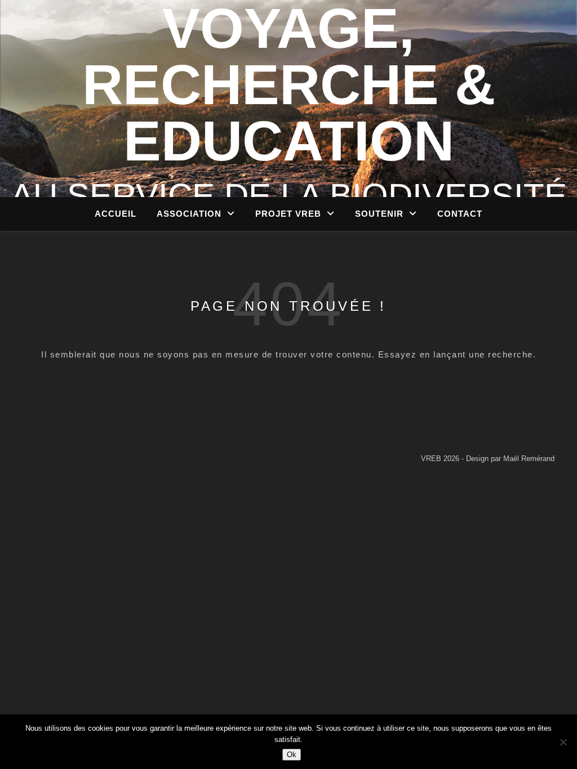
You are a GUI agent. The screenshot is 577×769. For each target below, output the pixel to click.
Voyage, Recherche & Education (288, 84)
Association (189, 213)
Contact (459, 213)
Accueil (115, 213)
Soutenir (379, 213)
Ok (291, 754)
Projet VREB (288, 213)
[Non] (563, 742)
